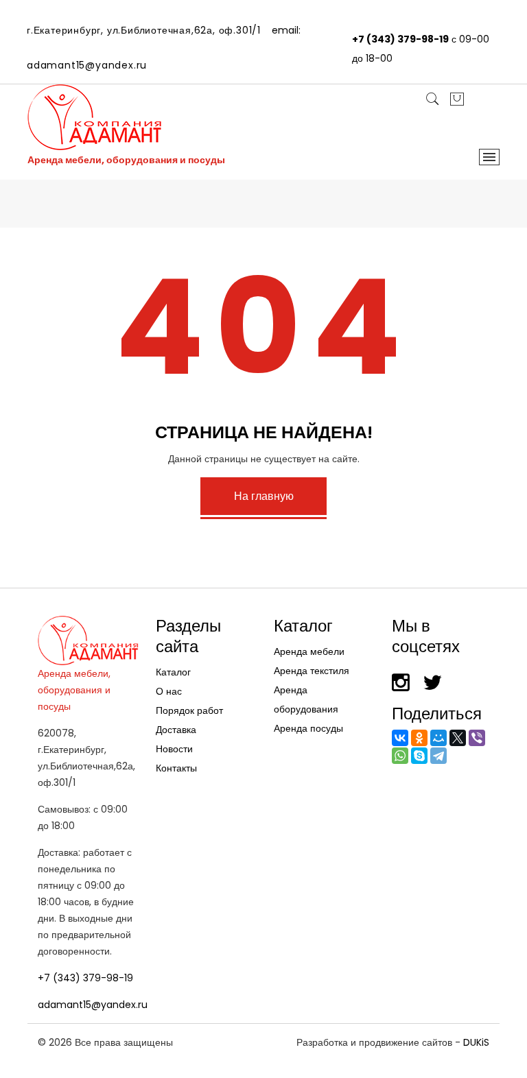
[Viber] (477, 738)
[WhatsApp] (400, 755)
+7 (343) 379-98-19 (400, 39)
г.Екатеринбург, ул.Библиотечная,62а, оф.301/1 (144, 30)
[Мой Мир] (438, 738)
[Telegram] (438, 755)
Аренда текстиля (311, 671)
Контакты (176, 768)
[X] (457, 738)
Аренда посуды (308, 728)
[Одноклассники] (419, 738)
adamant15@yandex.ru (87, 65)
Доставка (176, 729)
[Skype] (419, 755)
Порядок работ (189, 710)
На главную (264, 496)
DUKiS (476, 1042)
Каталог (173, 672)
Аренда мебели (309, 651)
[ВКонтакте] (400, 738)
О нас (169, 691)
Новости (174, 749)
